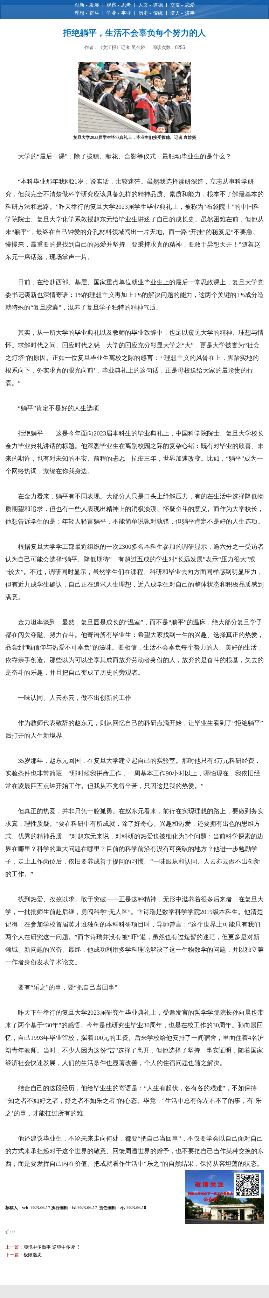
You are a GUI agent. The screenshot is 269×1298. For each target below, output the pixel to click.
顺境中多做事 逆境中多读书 (51, 1247)
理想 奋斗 (87, 13)
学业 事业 (118, 13)
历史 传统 (150, 13)
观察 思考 (118, 5)
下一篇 (12, 1254)
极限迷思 (32, 1254)
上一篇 (12, 1247)
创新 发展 (87, 5)
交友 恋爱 (182, 5)
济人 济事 (182, 13)
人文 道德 (150, 5)
